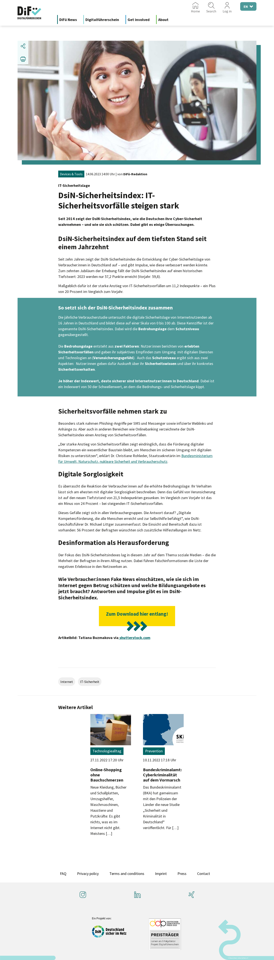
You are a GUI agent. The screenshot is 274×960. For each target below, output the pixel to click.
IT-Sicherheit (89, 682)
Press (181, 873)
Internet (66, 682)
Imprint (161, 873)
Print (23, 59)
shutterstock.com (134, 637)
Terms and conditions (126, 873)
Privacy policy (88, 873)
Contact (203, 873)
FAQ (63, 873)
